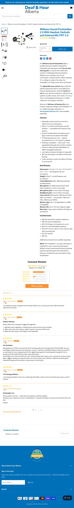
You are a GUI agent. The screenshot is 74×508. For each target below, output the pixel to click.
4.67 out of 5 (42, 266)
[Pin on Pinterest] (50, 58)
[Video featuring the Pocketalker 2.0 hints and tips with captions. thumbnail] (4, 44)
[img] (7, 298)
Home (3, 24)
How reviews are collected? (12, 411)
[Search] (70, 16)
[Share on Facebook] (41, 58)
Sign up (30, 482)
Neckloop (69, 96)
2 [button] (36, 410)
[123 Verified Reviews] (37, 462)
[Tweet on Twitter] (44, 58)
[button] (44, 38)
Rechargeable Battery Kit (49, 111)
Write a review (65, 433)
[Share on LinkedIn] (47, 58)
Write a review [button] (37, 286)
